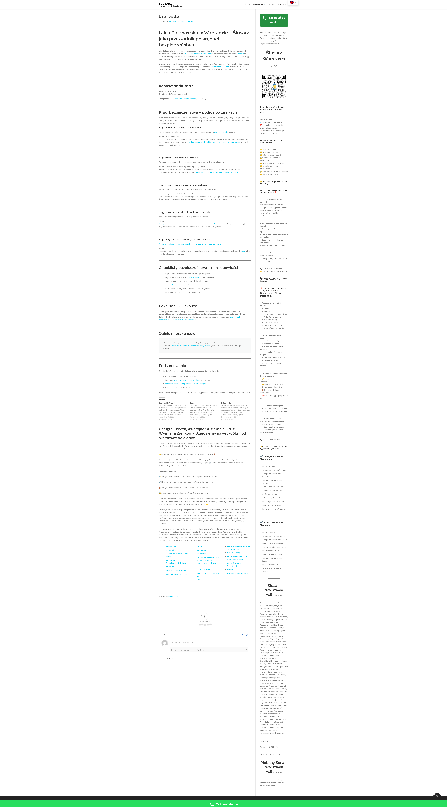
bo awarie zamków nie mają (185, 98)
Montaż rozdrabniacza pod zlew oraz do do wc (273, 733)
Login (246, 634)
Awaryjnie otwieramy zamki (270, 650)
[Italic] (175, 649)
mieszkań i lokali (220, 132)
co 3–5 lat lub (194, 277)
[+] (204, 650)
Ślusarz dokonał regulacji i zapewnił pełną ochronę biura (216, 172)
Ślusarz (165, 3)
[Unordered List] (188, 649)
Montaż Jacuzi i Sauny (277, 700)
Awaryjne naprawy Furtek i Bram (272, 614)
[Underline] (178, 649)
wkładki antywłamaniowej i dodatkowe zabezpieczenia (190, 346)
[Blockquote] (191, 649)
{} (201, 650)
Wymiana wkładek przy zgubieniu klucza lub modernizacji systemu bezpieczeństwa (190, 244)
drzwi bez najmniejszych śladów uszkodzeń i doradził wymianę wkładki (213, 142)
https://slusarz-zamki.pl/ (273, 122)
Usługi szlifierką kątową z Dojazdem (273, 691)
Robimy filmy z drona (278, 647)
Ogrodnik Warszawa (267, 697)
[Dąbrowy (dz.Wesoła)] (174, 411)
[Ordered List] (185, 649)
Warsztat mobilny (266, 619)
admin (191, 21)
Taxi (261, 633)
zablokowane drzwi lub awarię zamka (198, 54)
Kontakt (282, 4)
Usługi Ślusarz (175, 597)
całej (243, 251)
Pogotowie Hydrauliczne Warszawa (273, 702)
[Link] (198, 649)
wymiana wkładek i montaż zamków (186, 380)
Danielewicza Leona (220, 66)
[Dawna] (205, 411)
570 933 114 (277, 595)
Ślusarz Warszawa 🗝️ (255, 4)
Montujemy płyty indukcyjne (270, 639)
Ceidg (280, 780)
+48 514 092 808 (274, 66)
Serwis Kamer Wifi (276, 653)
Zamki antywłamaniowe (174, 285)
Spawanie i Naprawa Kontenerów (272, 694)
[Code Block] (194, 649)
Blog (271, 4)
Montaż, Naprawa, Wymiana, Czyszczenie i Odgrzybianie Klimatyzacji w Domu (273, 658)
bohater (241, 54)
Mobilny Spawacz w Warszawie (271, 611)
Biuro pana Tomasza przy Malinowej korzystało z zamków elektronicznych (187, 224)
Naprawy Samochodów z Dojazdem (273, 617)
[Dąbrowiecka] (236, 411)
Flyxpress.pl (264, 653)
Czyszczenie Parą (277, 608)
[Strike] (181, 649)
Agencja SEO (281, 630)
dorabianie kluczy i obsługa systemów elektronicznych (185, 383)
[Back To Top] (437, 796)
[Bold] (172, 649)
